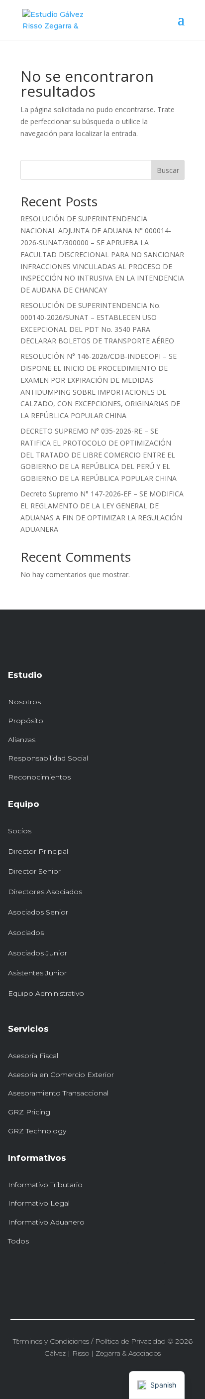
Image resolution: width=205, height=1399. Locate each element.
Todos (18, 1241)
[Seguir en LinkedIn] (107, 1273)
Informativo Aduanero (46, 1222)
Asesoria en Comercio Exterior (61, 1074)
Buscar (168, 170)
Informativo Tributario (45, 1184)
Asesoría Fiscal (33, 1055)
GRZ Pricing (29, 1111)
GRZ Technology (37, 1130)
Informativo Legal (39, 1203)
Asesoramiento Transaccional (58, 1092)
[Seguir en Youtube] (180, 1273)
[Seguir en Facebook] (143, 1273)
